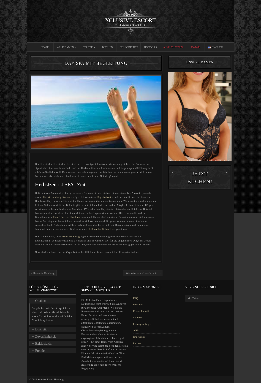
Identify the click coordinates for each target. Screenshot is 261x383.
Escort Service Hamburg (67, 217)
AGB (136, 330)
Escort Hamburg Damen (56, 197)
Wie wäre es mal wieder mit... (142, 273)
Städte (88, 47)
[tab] (52, 300)
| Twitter (194, 298)
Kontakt (137, 317)
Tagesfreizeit (104, 197)
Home (45, 47)
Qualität (40, 301)
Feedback (138, 304)
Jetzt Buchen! (199, 177)
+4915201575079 (173, 47)
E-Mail (195, 47)
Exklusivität (43, 343)
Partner (137, 343)
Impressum (139, 336)
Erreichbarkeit (141, 311)
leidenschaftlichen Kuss (102, 229)
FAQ (135, 298)
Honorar (150, 47)
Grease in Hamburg (43, 273)
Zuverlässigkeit (45, 336)
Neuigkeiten (129, 47)
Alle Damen (66, 47)
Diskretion (42, 329)
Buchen (107, 47)
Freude (40, 350)
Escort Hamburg (71, 236)
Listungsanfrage (142, 324)
